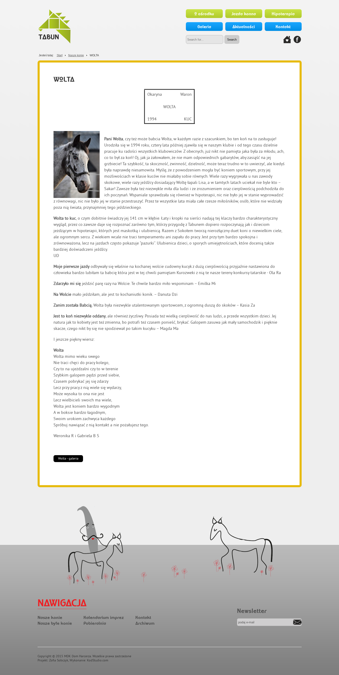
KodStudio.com (97, 660)
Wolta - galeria (68, 458)
